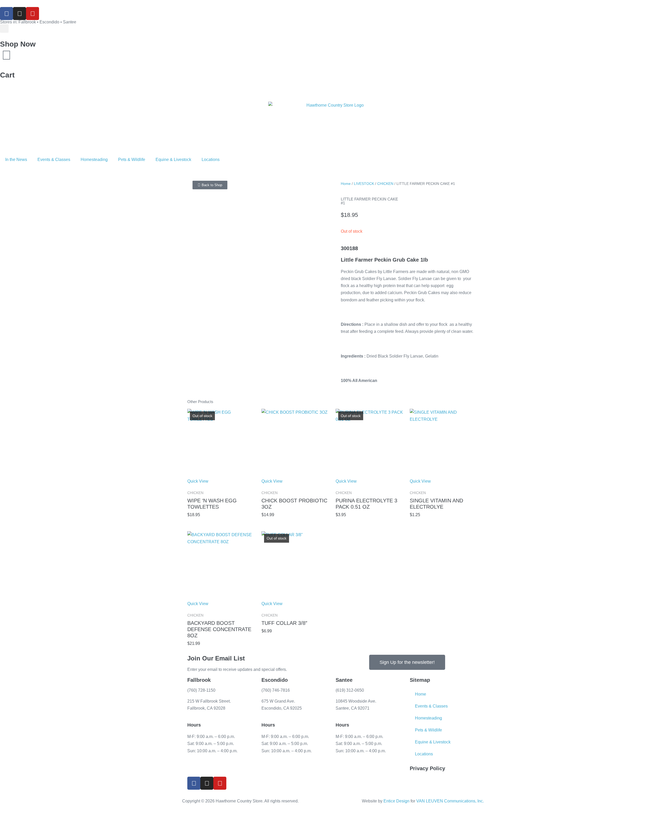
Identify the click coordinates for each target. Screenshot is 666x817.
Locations (211, 159)
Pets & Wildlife (131, 159)
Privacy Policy (427, 768)
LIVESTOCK (364, 183)
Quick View (197, 481)
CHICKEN (385, 183)
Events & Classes (53, 159)
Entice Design (396, 801)
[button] (4, 28)
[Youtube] (32, 13)
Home (346, 183)
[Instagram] (19, 13)
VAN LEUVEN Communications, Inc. (450, 801)
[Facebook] (6, 13)
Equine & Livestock (173, 159)
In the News (16, 159)
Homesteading (94, 159)
